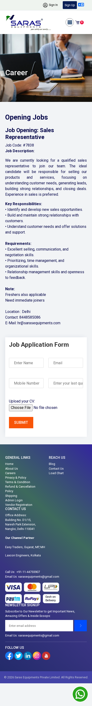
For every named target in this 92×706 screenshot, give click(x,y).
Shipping (11, 496)
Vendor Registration (18, 505)
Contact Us (56, 468)
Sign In (53, 5)
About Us (11, 468)
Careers (10, 473)
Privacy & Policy (15, 477)
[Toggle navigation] (70, 22)
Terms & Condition (17, 482)
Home (9, 464)
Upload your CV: (22, 401)
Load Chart (56, 473)
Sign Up (70, 5)
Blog (52, 464)
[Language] (81, 4)
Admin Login (14, 500)
